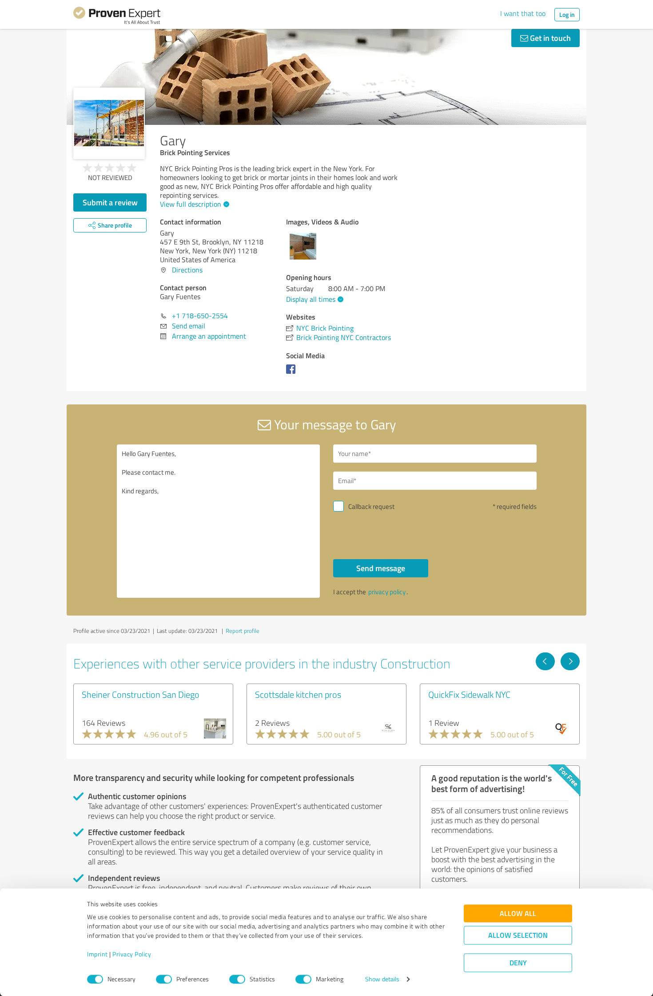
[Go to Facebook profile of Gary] (292, 373)
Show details (382, 979)
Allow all (518, 913)
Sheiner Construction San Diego (140, 694)
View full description (190, 204)
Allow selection (518, 935)
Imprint (97, 954)
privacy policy (387, 591)
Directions (187, 270)
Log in (567, 14)
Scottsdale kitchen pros (298, 694)
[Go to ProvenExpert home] (116, 17)
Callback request (371, 506)
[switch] (164, 979)
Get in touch (549, 38)
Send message (380, 568)
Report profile (242, 631)
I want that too (522, 13)
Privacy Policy (131, 954)
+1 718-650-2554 (200, 315)
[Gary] (109, 123)
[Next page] (570, 661)
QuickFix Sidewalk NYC (469, 694)
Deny (518, 963)
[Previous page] (545, 661)
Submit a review (110, 202)
